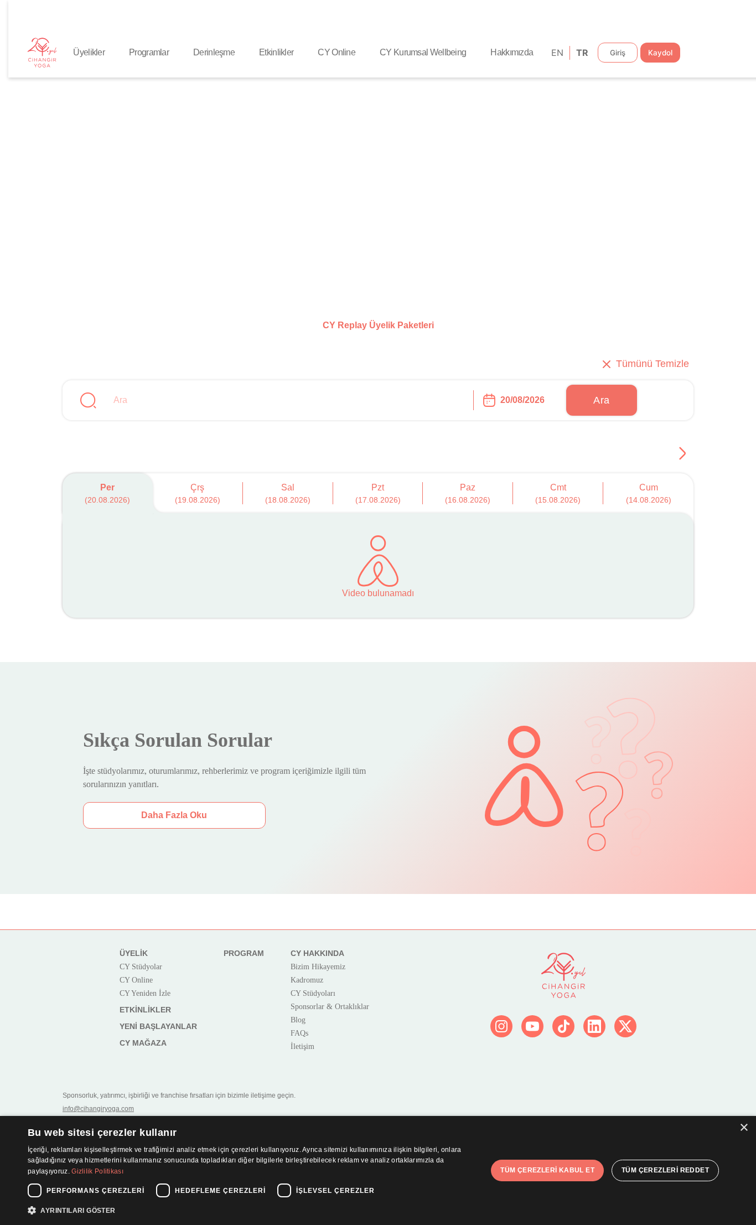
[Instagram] (501, 1026)
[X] (625, 1026)
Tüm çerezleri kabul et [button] (547, 1170)
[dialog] (378, 1170)
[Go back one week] (682, 453)
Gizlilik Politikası (97, 1171)
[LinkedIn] (594, 1026)
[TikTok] (563, 1026)
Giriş (617, 52)
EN (556, 52)
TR (581, 52)
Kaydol (660, 52)
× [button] (743, 1128)
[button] (253, 1210)
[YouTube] (532, 1026)
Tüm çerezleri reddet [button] (665, 1170)
